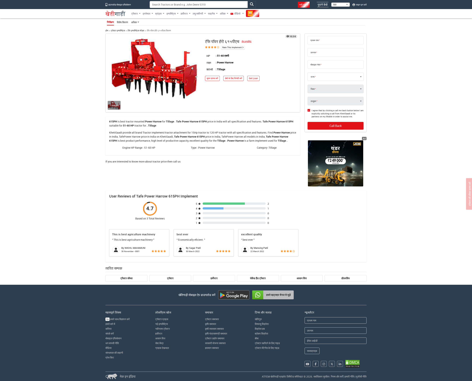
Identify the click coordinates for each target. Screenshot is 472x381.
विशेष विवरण (122, 22)
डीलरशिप (345, 278)
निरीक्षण (110, 22)
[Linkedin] (340, 364)
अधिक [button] (222, 13)
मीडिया (108, 348)
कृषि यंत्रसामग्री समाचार (216, 333)
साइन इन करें (361, 4)
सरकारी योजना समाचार (215, 343)
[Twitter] (332, 364)
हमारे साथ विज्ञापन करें (118, 319)
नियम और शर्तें (337, 376)
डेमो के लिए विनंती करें (233, 78)
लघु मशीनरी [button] (198, 13)
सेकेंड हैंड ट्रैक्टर (258, 278)
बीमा (256, 338)
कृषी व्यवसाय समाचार (214, 328)
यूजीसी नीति (361, 376)
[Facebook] (316, 364)
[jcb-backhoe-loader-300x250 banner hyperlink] (335, 163)
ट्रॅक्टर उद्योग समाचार (214, 338)
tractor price (159, 161)
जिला (313, 89)
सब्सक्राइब (312, 351)
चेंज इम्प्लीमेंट (246, 41)
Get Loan (253, 78)
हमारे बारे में (110, 324)
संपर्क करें (109, 333)
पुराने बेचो (323, 5)
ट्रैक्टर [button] (134, 13)
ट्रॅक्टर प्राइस (161, 319)
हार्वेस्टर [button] (184, 13)
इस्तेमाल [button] (146, 13)
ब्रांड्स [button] (158, 13)
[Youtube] (307, 364)
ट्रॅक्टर (170, 278)
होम (106, 30)
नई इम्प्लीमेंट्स (161, 324)
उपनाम (313, 52)
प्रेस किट (109, 357)
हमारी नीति (349, 376)
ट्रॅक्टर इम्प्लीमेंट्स (118, 30)
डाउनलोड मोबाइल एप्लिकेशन (119, 4)
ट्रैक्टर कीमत (126, 278)
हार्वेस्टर (214, 278)
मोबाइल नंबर (315, 64)
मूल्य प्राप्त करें (212, 78)
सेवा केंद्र (159, 343)
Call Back (335, 126)
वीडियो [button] (237, 13)
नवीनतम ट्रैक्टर (162, 328)
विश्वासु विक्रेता (262, 324)
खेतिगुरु (258, 319)
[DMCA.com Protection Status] (352, 364)
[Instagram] (324, 364)
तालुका (313, 101)
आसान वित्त (302, 278)
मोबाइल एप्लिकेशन (113, 338)
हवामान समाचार (212, 348)
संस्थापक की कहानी (114, 352)
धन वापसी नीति (112, 343)
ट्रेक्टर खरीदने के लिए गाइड (267, 343)
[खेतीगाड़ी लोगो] (115, 13)
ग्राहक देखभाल (162, 348)
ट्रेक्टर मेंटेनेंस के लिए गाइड (267, 348)
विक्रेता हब (260, 328)
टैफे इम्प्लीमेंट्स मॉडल (136, 30)
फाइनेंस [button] (211, 13)
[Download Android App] (233, 294)
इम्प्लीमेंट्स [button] (171, 13)
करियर (108, 328)
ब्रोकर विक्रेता (261, 333)
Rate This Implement (232, 47)
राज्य (313, 77)
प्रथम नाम (314, 40)
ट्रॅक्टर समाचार (212, 319)
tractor (130, 121)
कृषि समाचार (210, 324)
